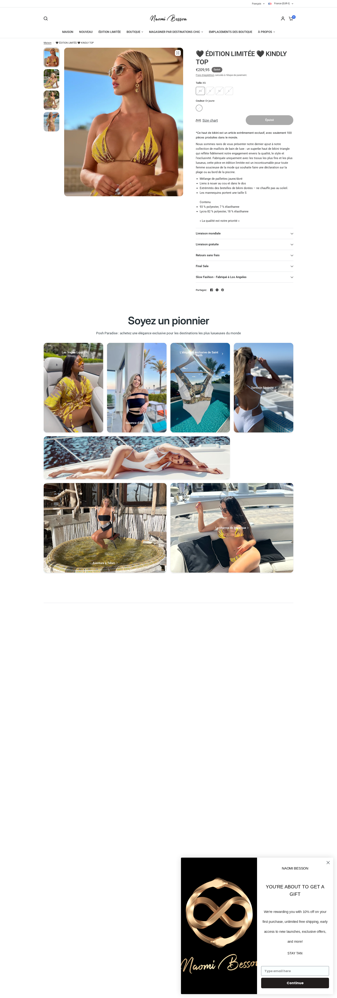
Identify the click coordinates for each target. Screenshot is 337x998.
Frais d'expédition (205, 75)
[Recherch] (47, 18)
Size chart (210, 120)
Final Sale (202, 266)
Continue (295, 982)
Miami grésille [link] (135, 445)
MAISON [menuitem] (67, 32)
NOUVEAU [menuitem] (86, 32)
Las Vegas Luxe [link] (72, 352)
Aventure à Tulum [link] (104, 563)
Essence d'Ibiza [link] (136, 423)
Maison (47, 42)
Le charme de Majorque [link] (231, 527)
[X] (217, 290)
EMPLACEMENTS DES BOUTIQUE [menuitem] (230, 32)
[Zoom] (178, 53)
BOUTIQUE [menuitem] (133, 32)
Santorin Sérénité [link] (262, 387)
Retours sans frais (208, 255)
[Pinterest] (222, 290)
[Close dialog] (328, 862)
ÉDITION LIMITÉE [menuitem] (109, 32)
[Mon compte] (283, 18)
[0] (290, 18)
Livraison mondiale (208, 233)
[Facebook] (211, 290)
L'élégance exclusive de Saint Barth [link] (199, 354)
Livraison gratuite (207, 244)
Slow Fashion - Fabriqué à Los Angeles (221, 277)
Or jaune (199, 108)
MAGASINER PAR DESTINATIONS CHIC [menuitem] (174, 32)
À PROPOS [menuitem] (265, 32)
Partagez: (201, 290)
